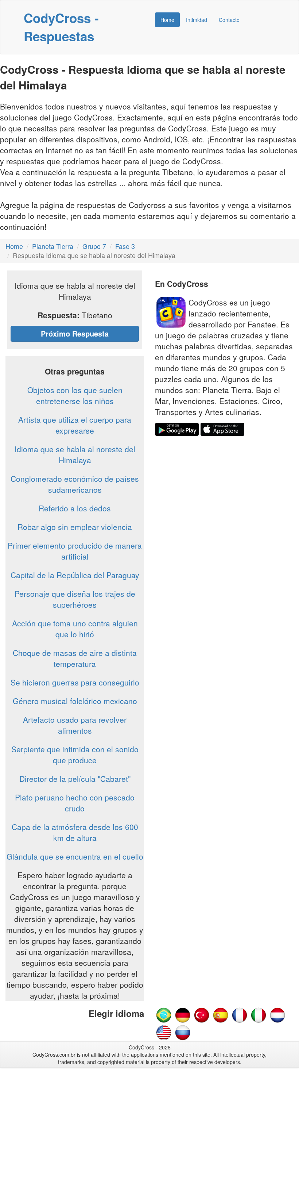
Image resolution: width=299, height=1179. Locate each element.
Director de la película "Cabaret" (75, 778)
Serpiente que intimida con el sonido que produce (75, 754)
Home (167, 19)
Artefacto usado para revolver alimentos (75, 725)
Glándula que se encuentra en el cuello (75, 856)
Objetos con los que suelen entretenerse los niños (75, 395)
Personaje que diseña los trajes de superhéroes (75, 599)
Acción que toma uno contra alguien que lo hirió (75, 629)
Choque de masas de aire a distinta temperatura (75, 658)
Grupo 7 (94, 246)
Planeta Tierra (52, 246)
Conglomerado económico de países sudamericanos (75, 484)
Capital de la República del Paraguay (75, 574)
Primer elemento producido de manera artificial (75, 551)
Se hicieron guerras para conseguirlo (75, 682)
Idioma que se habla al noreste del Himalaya (75, 454)
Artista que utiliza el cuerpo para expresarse (74, 425)
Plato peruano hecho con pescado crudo (75, 803)
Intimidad (196, 19)
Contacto (229, 19)
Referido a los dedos (75, 508)
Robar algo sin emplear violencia (75, 526)
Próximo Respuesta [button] (75, 333)
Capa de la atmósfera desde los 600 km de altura (75, 832)
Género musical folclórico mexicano (75, 700)
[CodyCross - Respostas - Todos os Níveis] (163, 1014)
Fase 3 (125, 246)
